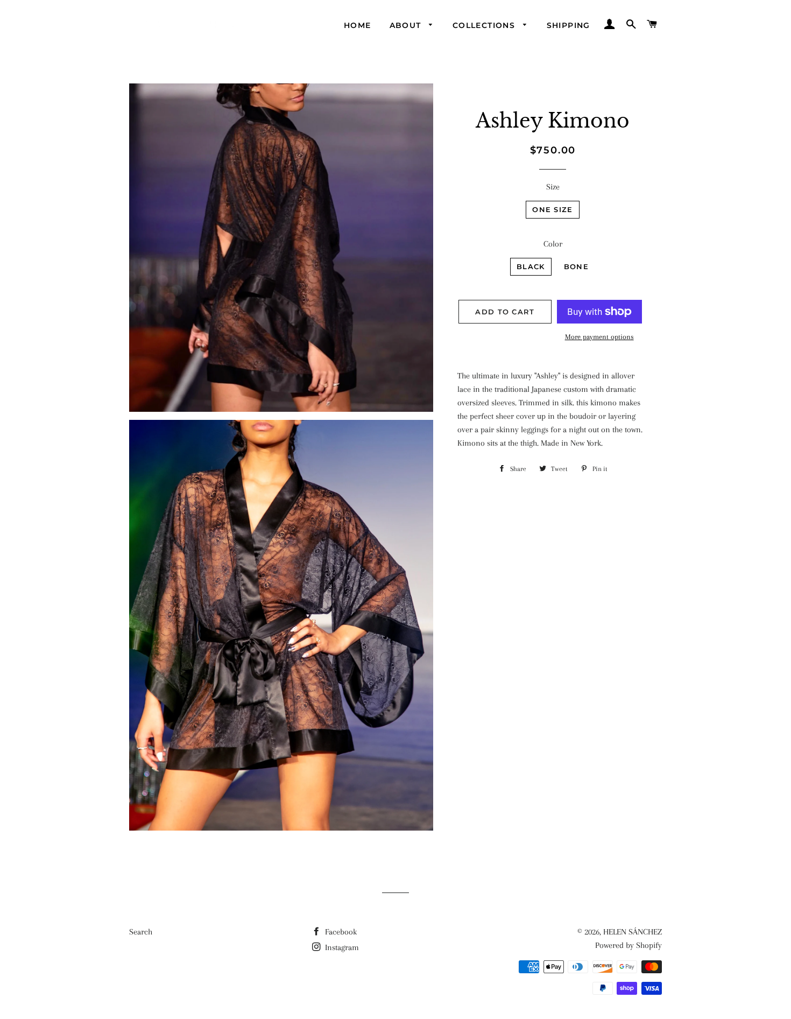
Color (552, 244)
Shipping (568, 25)
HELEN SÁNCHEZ (632, 932)
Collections (485, 25)
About (407, 25)
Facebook (340, 932)
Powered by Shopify (628, 945)
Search (140, 932)
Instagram (341, 947)
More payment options (599, 337)
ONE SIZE (552, 209)
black (531, 266)
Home (357, 25)
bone (576, 266)
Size (553, 187)
